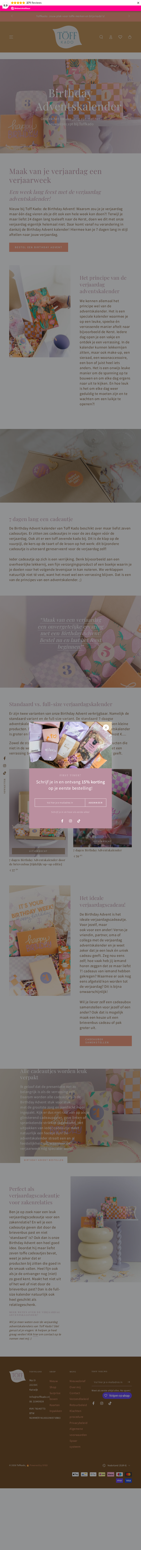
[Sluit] (106, 728)
